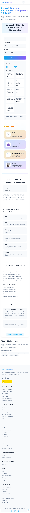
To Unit (6, 49)
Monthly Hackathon (7, 475)
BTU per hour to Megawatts (10, 296)
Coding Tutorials (6, 493)
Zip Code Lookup (6, 430)
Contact (4, 480)
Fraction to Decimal (7, 448)
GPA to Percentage (7, 389)
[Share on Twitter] (15, 511)
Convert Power (15, 58)
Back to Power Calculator (15, 334)
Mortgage (4, 464)
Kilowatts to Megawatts (9, 289)
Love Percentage (6, 414)
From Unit (7, 42)
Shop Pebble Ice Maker (8, 498)
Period (3, 418)
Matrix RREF (5, 394)
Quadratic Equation (7, 446)
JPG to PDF (5, 502)
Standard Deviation (7, 398)
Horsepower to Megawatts (10, 294)
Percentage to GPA (7, 391)
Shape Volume (5, 396)
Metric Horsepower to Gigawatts (12, 276)
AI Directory (5, 496)
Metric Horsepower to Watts (10, 272)
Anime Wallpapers (6, 487)
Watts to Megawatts (8, 287)
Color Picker (5, 436)
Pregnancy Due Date (7, 416)
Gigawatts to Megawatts (9, 291)
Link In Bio (4, 489)
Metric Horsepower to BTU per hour (13, 281)
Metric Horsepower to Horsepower (12, 278)
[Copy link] (11, 511)
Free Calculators (6, 2)
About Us (4, 473)
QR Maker (4, 434)
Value (5, 35)
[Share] (7, 511)
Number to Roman (7, 400)
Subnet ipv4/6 (5, 407)
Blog (3, 471)
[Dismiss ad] (28, 510)
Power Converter (6, 457)
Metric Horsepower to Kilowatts (11, 274)
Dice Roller (4, 428)
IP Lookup (4, 432)
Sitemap (4, 478)
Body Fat (4, 421)
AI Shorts (4, 491)
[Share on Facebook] (18, 511)
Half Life (4, 455)
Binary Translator (6, 439)
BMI (3, 409)
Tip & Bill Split (5, 412)
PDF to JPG (5, 500)
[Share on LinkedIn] (22, 511)
